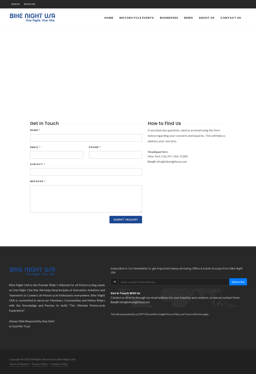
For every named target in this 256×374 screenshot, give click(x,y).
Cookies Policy (59, 364)
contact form (231, 297)
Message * (38, 181)
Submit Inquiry (126, 219)
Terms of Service (193, 314)
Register (29, 4)
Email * (35, 147)
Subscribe (238, 281)
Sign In (15, 4)
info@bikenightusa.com (134, 302)
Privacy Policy (173, 314)
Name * (35, 130)
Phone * (95, 147)
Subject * (37, 164)
